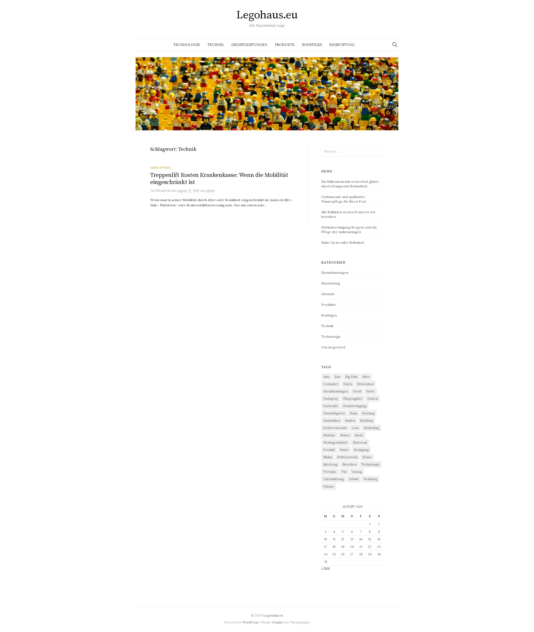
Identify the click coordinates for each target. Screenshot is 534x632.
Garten (372, 399)
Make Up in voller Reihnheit (342, 242)
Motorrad (360, 442)
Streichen (349, 464)
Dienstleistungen (249, 44)
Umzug (357, 472)
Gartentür (330, 406)
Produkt (329, 450)
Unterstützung (333, 479)
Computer (330, 384)
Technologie (186, 44)
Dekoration (365, 384)
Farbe (370, 391)
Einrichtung (342, 44)
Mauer (345, 435)
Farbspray (330, 399)
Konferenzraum (335, 428)
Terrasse (329, 472)
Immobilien (331, 421)
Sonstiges (312, 44)
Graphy (277, 622)
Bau (337, 377)
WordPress (250, 622)
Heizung (368, 413)
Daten (347, 384)
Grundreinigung (354, 406)
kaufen (350, 421)
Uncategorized (333, 347)
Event (357, 391)
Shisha (327, 457)
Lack (355, 428)
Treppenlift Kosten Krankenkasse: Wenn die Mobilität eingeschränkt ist (219, 178)
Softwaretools (347, 457)
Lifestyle (328, 294)
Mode (359, 435)
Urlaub (354, 479)
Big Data (351, 377)
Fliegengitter (352, 399)
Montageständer (335, 442)
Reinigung (361, 450)
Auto (326, 377)
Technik (216, 44)
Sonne (367, 457)
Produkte (285, 44)
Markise (329, 435)
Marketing (371, 428)
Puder (344, 450)
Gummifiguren (334, 413)
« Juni (325, 568)
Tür (344, 472)
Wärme (328, 487)
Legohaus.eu (266, 15)
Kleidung (366, 421)
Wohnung (370, 479)
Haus (353, 413)
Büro (366, 377)
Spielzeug (330, 464)
